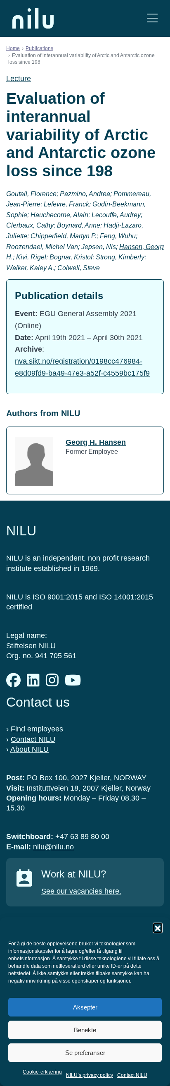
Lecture (18, 78)
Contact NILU (132, 1075)
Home (13, 48)
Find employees (37, 729)
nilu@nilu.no (53, 847)
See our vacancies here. (81, 891)
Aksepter (85, 1007)
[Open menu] (152, 18)
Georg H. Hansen (96, 442)
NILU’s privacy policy (89, 1075)
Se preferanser (85, 1052)
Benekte (85, 1029)
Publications (39, 48)
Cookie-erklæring (42, 1072)
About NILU (29, 749)
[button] (157, 927)
